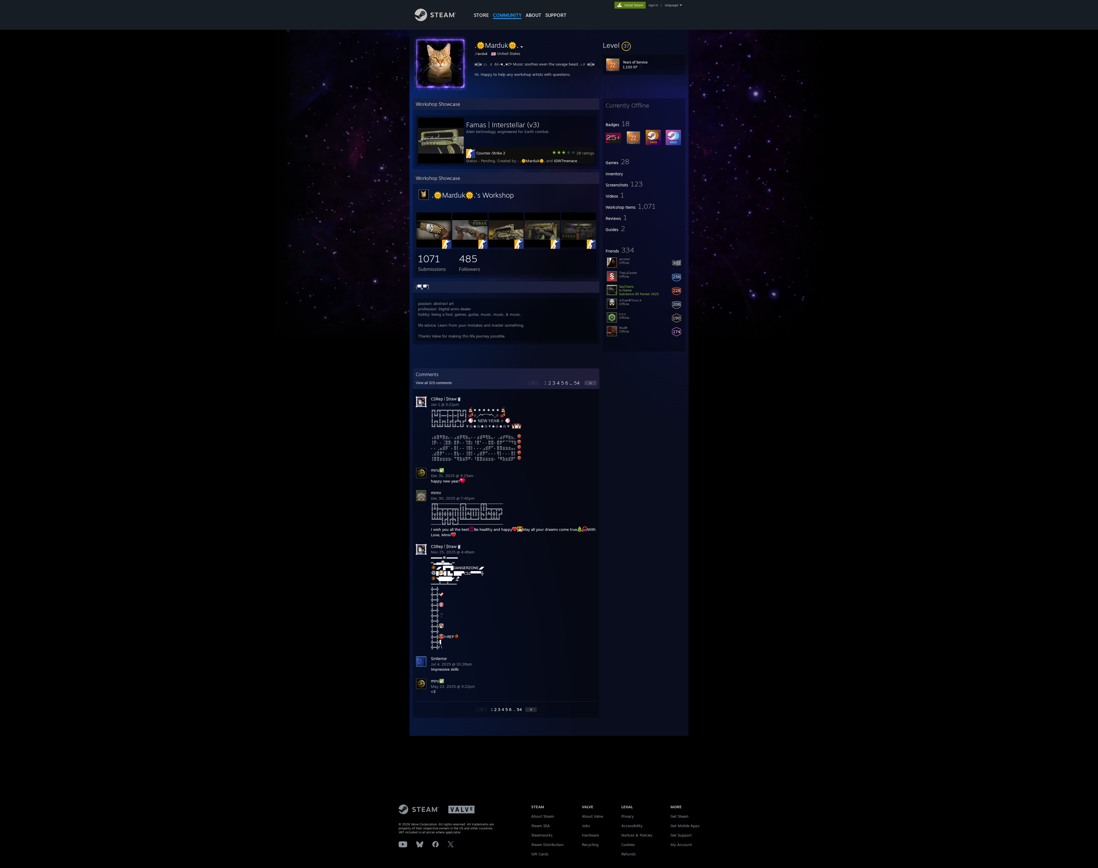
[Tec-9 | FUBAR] (578, 246)
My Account (681, 844)
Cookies (628, 844)
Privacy (627, 816)
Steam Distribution (547, 844)
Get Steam (680, 816)
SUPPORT (555, 15)
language (671, 5)
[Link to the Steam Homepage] (435, 19)
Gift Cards (539, 854)
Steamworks (541, 835)
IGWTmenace (565, 160)
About (533, 15)
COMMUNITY (507, 15)
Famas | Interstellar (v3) (502, 124)
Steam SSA (540, 825)
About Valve (592, 816)
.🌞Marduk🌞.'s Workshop (473, 195)
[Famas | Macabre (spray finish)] (506, 246)
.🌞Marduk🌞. (532, 160)
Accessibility (632, 825)
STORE (481, 15)
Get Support (681, 835)
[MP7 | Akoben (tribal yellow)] (542, 246)
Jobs (586, 825)
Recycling (590, 844)
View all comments (434, 383)
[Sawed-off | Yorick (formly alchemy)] (433, 246)
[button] (644, 45)
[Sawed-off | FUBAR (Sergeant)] (469, 246)
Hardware (590, 835)
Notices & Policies (636, 835)
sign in (653, 5)
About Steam (542, 816)
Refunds (628, 854)
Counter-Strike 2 (490, 153)
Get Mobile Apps (685, 825)
